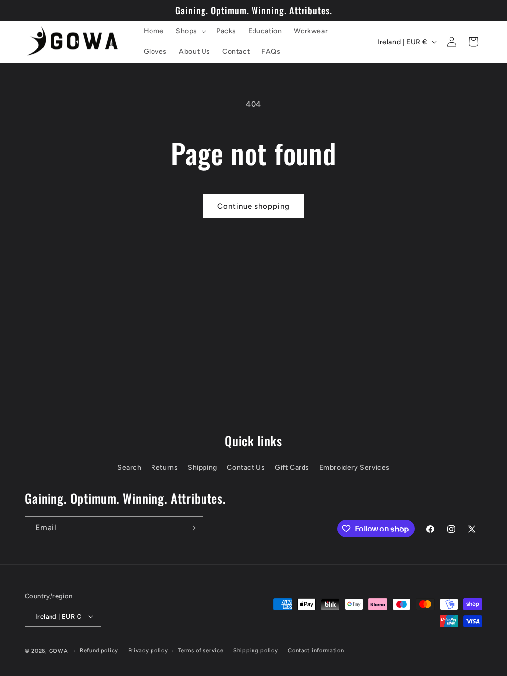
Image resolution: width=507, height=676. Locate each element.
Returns (164, 467)
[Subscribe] (192, 527)
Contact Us (246, 467)
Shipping (202, 467)
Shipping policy (255, 650)
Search (129, 467)
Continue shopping (253, 206)
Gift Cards (292, 467)
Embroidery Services (354, 467)
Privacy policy (148, 650)
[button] (190, 31)
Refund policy (99, 650)
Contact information (316, 650)
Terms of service (200, 650)
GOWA (58, 651)
